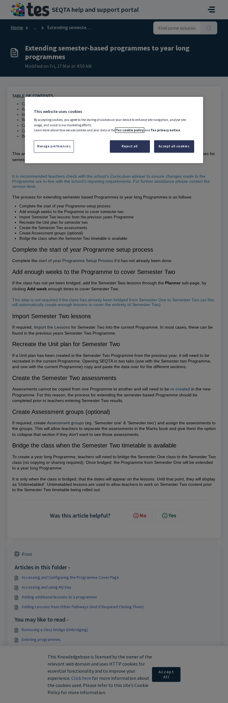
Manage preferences (54, 146)
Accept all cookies (174, 146)
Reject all (130, 146)
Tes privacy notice (165, 130)
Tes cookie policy (130, 130)
